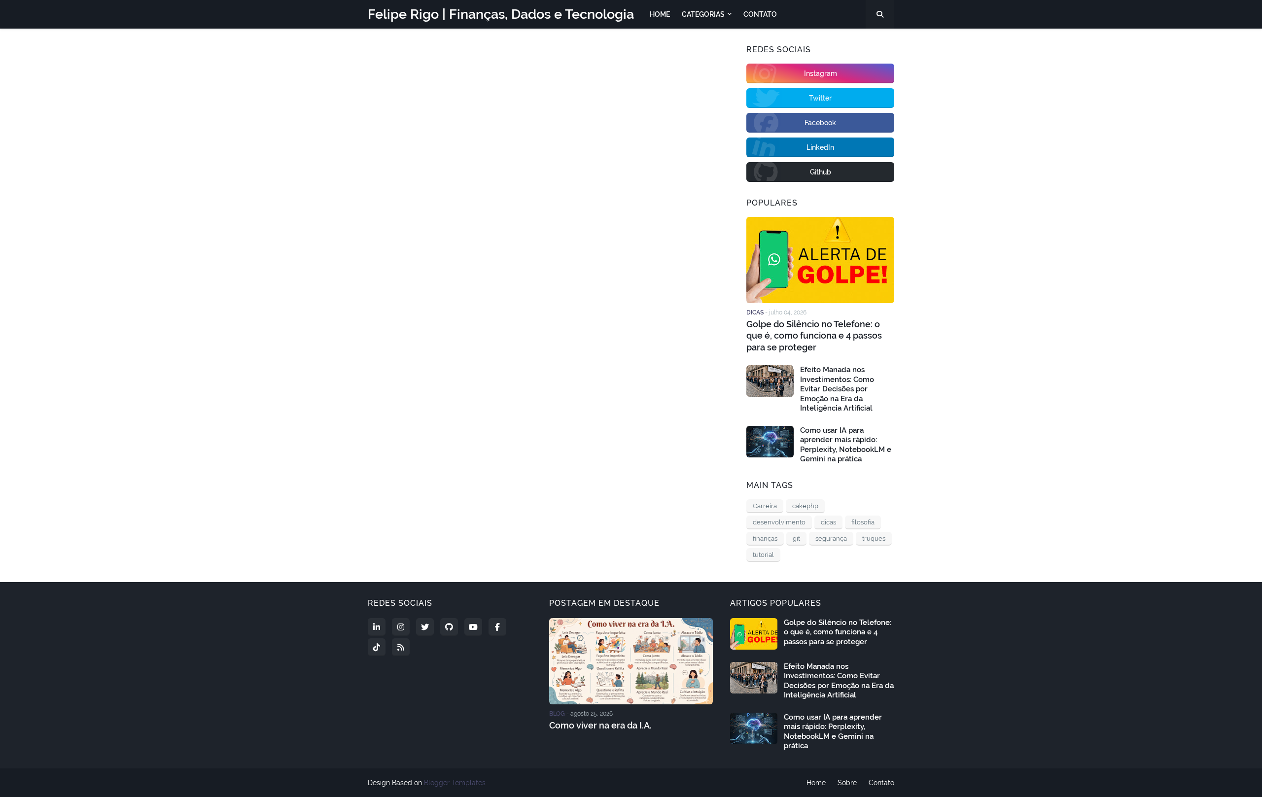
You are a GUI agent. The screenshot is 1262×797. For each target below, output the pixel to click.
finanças (765, 538)
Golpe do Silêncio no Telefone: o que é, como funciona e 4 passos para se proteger (814, 335)
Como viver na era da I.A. (600, 725)
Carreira (765, 506)
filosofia (863, 522)
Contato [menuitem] (760, 14)
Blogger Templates (455, 783)
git (796, 538)
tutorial (763, 554)
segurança (831, 538)
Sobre (847, 783)
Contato (881, 783)
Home (816, 783)
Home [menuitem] (660, 14)
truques (873, 538)
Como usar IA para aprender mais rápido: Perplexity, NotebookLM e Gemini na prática (845, 445)
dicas (828, 522)
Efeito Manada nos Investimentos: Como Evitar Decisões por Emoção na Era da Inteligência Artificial (837, 389)
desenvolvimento (779, 522)
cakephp (805, 506)
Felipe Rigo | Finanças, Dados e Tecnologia (501, 14)
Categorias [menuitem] (703, 14)
